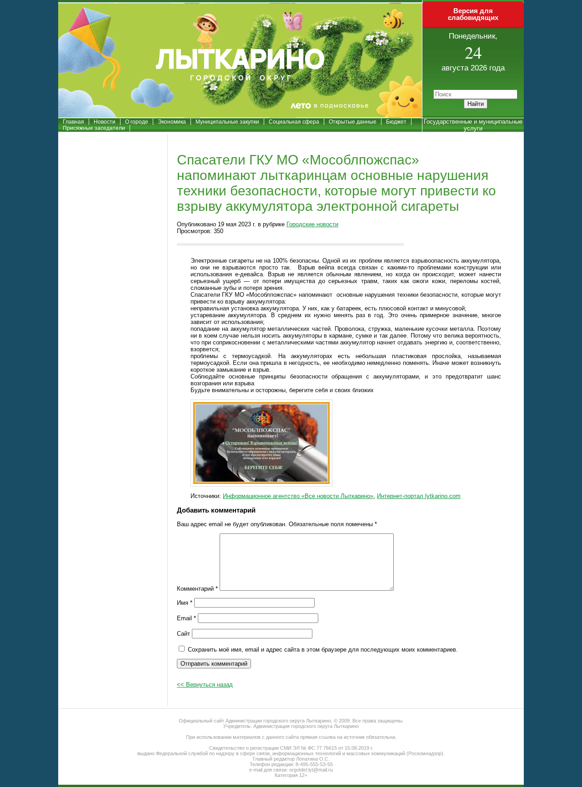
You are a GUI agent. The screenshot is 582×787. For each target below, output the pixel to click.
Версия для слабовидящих (473, 14)
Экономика (172, 122)
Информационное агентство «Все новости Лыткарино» (298, 496)
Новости (104, 122)
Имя (184, 602)
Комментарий (197, 588)
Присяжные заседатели (94, 128)
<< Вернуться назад (205, 684)
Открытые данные (352, 122)
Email (186, 618)
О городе (136, 122)
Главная (73, 122)
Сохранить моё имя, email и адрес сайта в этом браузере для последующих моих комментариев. (323, 649)
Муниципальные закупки (227, 122)
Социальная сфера (294, 122)
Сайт (183, 633)
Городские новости (312, 224)
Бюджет (396, 122)
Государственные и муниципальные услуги (473, 125)
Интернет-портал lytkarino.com (419, 496)
